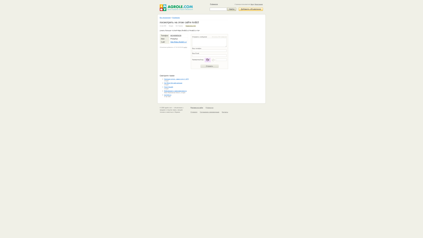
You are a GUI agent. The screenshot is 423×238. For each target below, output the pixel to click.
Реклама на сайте (197, 108)
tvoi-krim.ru (167, 95)
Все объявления (165, 18)
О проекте (194, 112)
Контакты (225, 112)
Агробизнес (176, 18)
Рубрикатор (214, 4)
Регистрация (259, 4)
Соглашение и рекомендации (209, 112)
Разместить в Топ (191, 26)
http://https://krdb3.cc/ (178, 42)
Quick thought (168, 87)
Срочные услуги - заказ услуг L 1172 (176, 79)
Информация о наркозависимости (175, 91)
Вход (252, 4)
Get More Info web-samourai (173, 83)
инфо (185, 47)
